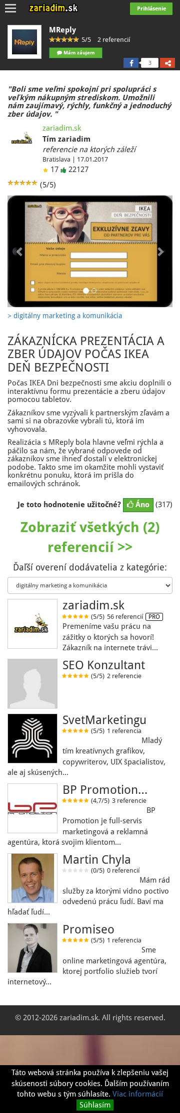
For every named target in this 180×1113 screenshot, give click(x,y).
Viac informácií (137, 1094)
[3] (131, 63)
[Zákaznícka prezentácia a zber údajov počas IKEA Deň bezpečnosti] (90, 251)
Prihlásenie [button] (151, 8)
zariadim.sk (61, 128)
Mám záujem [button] (78, 52)
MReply (62, 29)
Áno (142, 504)
